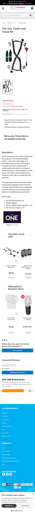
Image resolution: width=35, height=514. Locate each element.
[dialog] (17, 503)
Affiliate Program (6, 454)
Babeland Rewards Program (9, 458)
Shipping (4, 423)
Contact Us (5, 416)
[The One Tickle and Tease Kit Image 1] (17, 56)
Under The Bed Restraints (11, 266)
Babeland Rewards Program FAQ (10, 461)
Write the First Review (16, 106)
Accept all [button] (9, 505)
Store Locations (6, 451)
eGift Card (4, 413)
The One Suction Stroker (28, 318)
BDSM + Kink (11, 23)
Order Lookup (5, 419)
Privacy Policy (5, 433)
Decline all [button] (25, 505)
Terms (3, 429)
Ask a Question (7, 114)
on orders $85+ (17, 3)
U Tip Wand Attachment (11, 318)
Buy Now (11, 277)
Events (4, 448)
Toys (3, 23)
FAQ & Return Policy (7, 426)
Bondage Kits (22, 23)
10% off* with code (17, 1)
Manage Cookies (6, 436)
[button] (3, 8)
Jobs (3, 464)
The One (15, 225)
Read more (24, 502)
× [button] (33, 494)
